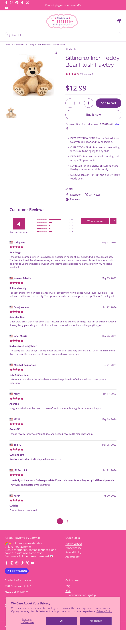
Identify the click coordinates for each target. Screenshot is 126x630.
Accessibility (72, 557)
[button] (118, 21)
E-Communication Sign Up (80, 595)
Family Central (73, 543)
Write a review (95, 221)
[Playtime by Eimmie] (62, 21)
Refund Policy (73, 552)
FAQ (67, 586)
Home (7, 44)
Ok (61, 620)
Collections (19, 44)
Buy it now (93, 115)
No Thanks (96, 620)
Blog (68, 590)
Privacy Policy (104, 611)
